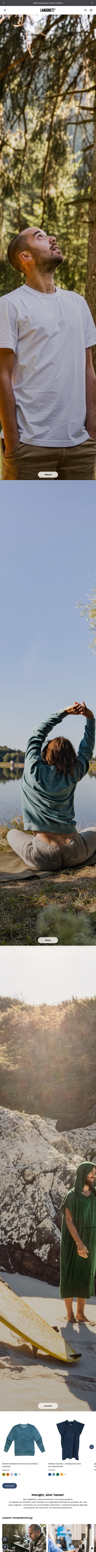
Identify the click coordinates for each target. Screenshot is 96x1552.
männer (48, 474)
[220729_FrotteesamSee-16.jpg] (48, 713)
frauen (48, 940)
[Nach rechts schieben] (92, 2)
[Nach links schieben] (3, 2)
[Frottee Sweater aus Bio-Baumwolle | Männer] (24, 1439)
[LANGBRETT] (48, 10)
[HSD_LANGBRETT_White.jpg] (48, 247)
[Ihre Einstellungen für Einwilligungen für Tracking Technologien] (92, 1548)
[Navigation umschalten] (5, 10)
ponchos (48, 1406)
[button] (85, 10)
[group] (25, 1446)
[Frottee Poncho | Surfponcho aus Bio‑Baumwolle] (70, 1439)
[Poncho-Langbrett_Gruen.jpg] (48, 1178)
